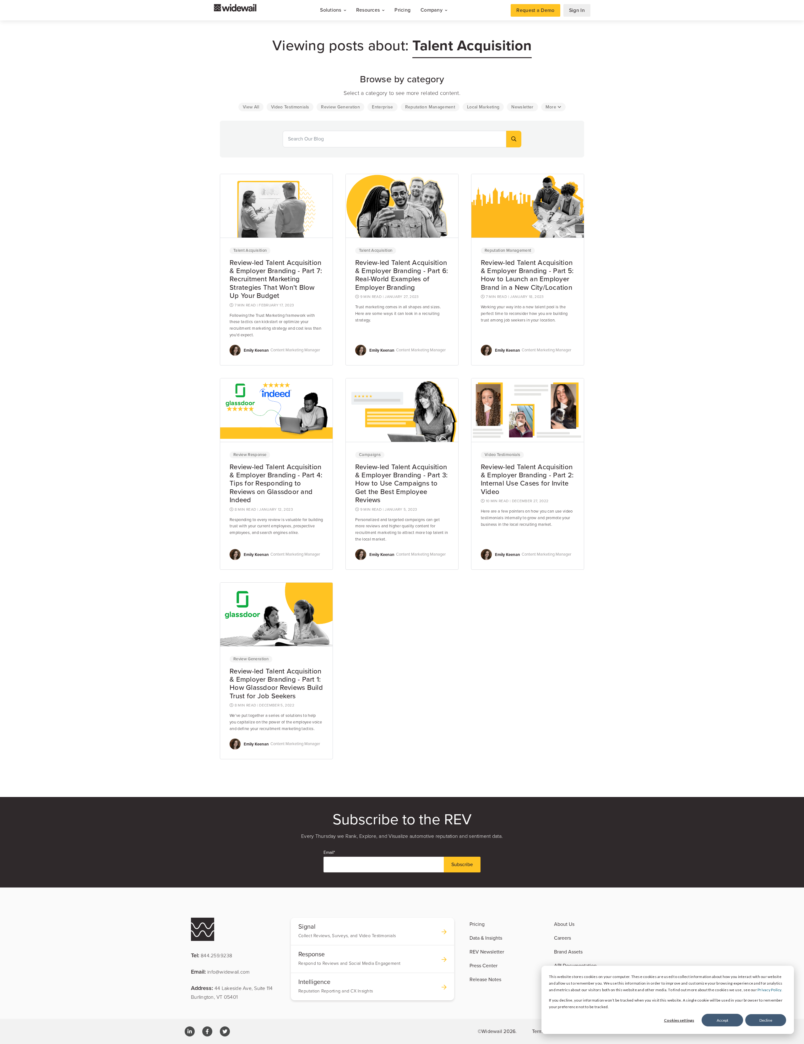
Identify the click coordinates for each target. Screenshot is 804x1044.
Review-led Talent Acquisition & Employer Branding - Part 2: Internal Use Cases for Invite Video (527, 479)
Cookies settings (679, 1020)
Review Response (249, 454)
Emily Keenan (256, 350)
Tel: (211, 955)
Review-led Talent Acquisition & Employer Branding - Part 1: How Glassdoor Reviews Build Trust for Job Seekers (276, 683)
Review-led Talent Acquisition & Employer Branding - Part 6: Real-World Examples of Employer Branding (401, 275)
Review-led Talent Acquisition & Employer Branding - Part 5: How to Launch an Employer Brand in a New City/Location (527, 275)
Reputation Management (508, 250)
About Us (564, 924)
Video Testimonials (502, 454)
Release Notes (485, 979)
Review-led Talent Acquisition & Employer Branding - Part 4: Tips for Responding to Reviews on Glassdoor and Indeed (276, 483)
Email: (220, 971)
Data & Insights (486, 938)
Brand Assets (568, 952)
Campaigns (370, 454)
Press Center (483, 966)
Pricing (402, 10)
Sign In (577, 10)
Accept (722, 1020)
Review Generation (251, 659)
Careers (562, 938)
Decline (765, 1020)
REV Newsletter (487, 952)
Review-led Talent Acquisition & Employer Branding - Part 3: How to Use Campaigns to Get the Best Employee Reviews (401, 483)
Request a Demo (535, 10)
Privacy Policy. (770, 989)
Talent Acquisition (250, 250)
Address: (232, 992)
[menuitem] (251, 107)
